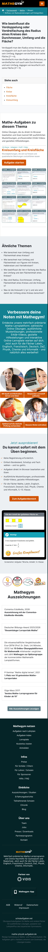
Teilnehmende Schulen (24, 801)
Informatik (28, 865)
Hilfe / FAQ (24, 778)
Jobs (24, 827)
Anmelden (24, 748)
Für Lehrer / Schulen (24, 770)
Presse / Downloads (24, 831)
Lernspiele (24, 739)
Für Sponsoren (24, 774)
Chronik (24, 805)
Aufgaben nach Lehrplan (24, 731)
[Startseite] (3, 10)
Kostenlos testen (24, 743)
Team (24, 823)
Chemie (18, 865)
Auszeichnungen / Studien (24, 792)
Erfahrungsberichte (24, 796)
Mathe (22, 10)
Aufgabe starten (14, 162)
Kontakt (24, 840)
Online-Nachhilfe (16, 858)
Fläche (9, 87)
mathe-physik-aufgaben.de (24, 934)
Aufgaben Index (24, 735)
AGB (8, 905)
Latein (41, 861)
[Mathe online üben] (24, 852)
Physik (41, 863)
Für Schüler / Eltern (24, 766)
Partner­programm (24, 835)
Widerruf (18, 905)
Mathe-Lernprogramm (34, 856)
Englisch (7, 863)
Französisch (17, 863)
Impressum (24, 908)
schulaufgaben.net (24, 918)
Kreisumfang (12, 100)
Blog (24, 809)
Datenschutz (32, 905)
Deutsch (28, 863)
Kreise (9, 91)
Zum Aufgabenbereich (24, 498)
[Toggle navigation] (42, 4)
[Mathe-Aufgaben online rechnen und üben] (13, 3)
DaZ (35, 863)
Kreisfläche (11, 96)
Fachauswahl (12, 10)
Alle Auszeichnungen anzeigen (24, 708)
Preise (24, 762)
